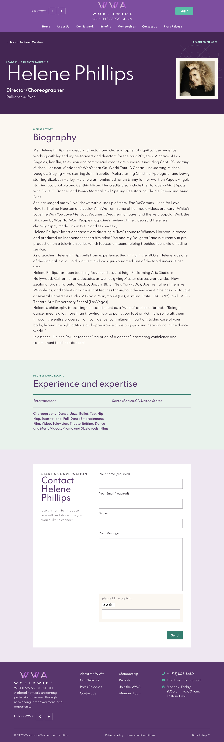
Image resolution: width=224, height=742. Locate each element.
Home (46, 26)
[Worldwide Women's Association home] (112, 11)
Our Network (85, 26)
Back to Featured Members (24, 42)
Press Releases (91, 687)
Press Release (173, 26)
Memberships (127, 26)
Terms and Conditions (141, 735)
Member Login (130, 693)
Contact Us (149, 26)
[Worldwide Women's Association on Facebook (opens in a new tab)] (49, 716)
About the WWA (92, 673)
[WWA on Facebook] (62, 11)
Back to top (199, 735)
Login (184, 10)
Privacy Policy (114, 735)
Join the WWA (130, 687)
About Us (63, 26)
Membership (128, 673)
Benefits (105, 26)
